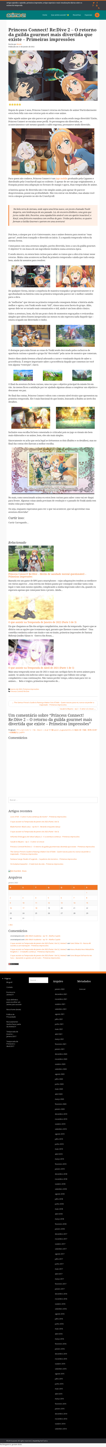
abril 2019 (58, 1154)
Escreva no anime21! (10, 993)
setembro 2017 (61, 1249)
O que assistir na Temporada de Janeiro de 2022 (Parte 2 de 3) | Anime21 (38, 943)
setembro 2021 (61, 1009)
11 (36, 903)
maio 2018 (59, 1209)
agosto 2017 (59, 1254)
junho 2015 (59, 1384)
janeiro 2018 (60, 1229)
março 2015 (59, 1399)
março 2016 (59, 1339)
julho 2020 (59, 1079)
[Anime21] (16, 15)
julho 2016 (59, 1319)
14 (74, 903)
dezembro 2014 (61, 1414)
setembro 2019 (61, 1129)
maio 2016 (59, 1329)
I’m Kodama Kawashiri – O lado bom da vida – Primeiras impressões (36, 864)
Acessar (82, 989)
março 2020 (59, 1099)
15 (87, 903)
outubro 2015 (60, 1364)
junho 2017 (59, 1264)
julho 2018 (59, 1199)
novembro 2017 (61, 1239)
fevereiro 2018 (60, 1224)
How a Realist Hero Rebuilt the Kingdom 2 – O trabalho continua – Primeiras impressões (52, 950)
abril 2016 (58, 1334)
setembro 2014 (61, 1429)
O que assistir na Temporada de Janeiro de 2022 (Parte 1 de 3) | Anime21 (38, 955)
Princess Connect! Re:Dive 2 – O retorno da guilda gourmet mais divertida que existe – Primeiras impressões (52, 846)
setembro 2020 (61, 1069)
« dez (10, 925)
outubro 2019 (60, 1124)
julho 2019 (59, 1139)
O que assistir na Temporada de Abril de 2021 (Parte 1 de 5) (41, 667)
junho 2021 (59, 1024)
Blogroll (9, 982)
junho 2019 (59, 1144)
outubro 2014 (60, 1424)
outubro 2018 (60, 1184)
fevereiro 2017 (60, 1284)
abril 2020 (58, 1094)
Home (45, 15)
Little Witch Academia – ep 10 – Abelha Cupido (42, 936)
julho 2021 (59, 1019)
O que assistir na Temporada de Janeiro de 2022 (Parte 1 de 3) (34, 831)
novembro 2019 (61, 1119)
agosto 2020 (59, 1074)
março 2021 (59, 1039)
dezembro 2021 (61, 994)
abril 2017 (58, 1274)
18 (36, 908)
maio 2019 (59, 1149)
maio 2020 (59, 1089)
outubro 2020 (60, 1064)
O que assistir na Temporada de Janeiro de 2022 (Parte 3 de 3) (42, 622)
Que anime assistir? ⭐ (60, 15)
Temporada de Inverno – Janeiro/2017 (12, 1034)
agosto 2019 (59, 1134)
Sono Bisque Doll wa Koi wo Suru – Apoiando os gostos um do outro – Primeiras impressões (51, 956)
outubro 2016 (60, 1304)
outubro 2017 (60, 1244)
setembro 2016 (61, 1309)
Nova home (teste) (13, 1009)
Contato (9, 987)
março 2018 (59, 1219)
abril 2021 (58, 1034)
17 (23, 908)
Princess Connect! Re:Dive (19, 691)
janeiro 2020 (60, 1109)
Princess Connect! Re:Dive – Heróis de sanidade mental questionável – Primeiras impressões (47, 575)
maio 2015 (59, 1389)
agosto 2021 (59, 1014)
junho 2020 (59, 1084)
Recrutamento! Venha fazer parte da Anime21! (13, 1024)
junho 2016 (59, 1324)
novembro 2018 (61, 1179)
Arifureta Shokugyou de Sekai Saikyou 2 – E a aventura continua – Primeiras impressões (45, 836)
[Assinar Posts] (13, 871)
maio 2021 (59, 1029)
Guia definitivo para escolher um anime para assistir (14, 1002)
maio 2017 (59, 1269)
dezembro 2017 (61, 1234)
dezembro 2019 (61, 1114)
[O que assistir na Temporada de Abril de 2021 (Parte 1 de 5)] (31, 652)
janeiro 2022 (60, 989)
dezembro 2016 (61, 1294)
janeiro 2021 (60, 1049)
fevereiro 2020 (60, 1104)
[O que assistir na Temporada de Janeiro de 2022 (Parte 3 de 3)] (31, 606)
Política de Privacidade (11, 1015)
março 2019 (59, 1159)
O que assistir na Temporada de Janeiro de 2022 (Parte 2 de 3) (34, 821)
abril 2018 (58, 1214)
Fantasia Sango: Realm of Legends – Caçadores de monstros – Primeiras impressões (43, 859)
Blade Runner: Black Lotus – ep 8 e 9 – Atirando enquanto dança (35, 827)
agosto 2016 (59, 1314)
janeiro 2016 (60, 1349)
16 (11, 908)
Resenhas (77, 15)
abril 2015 (58, 1394)
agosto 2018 (59, 1194)
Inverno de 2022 (16, 689)
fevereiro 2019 (60, 1164)
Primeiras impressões (31, 689)
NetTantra (44, 1441)
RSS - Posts (22, 871)
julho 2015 (59, 1379)
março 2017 (59, 1279)
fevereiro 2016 (60, 1344)
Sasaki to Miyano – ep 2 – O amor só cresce (78, 709)
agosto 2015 (59, 1374)
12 (49, 903)
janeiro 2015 (60, 1408)
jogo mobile (61, 178)
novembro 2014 (61, 1419)
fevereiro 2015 (60, 1404)
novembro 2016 (61, 1299)
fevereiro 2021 (60, 1044)
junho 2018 (59, 1204)
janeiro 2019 (60, 1169)
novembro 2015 (61, 1359)
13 (62, 903)
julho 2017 (59, 1259)
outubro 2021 (60, 1004)
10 (23, 903)
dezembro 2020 (61, 1054)
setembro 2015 (61, 1369)
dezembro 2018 (61, 1174)
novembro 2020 (61, 1059)
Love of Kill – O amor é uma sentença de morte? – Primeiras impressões (38, 817)
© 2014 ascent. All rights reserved (18, 1441)
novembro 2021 (61, 999)
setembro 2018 (61, 1189)
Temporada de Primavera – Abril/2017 (12, 1043)
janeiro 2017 (60, 1289)
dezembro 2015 (61, 1354)
